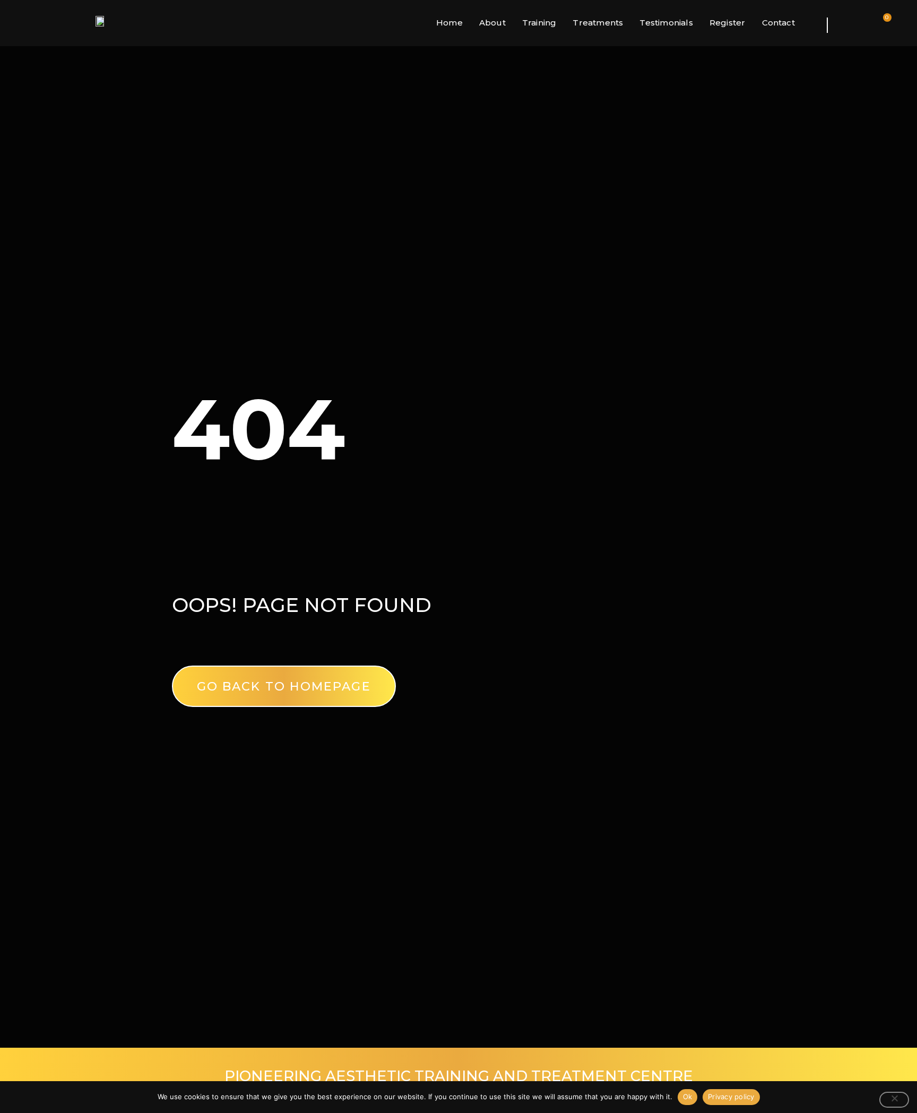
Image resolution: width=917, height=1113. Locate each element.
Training (539, 23)
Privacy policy (731, 1096)
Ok (688, 1096)
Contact (778, 23)
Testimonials (666, 23)
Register (728, 23)
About (492, 23)
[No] (894, 1100)
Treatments (598, 23)
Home (449, 23)
